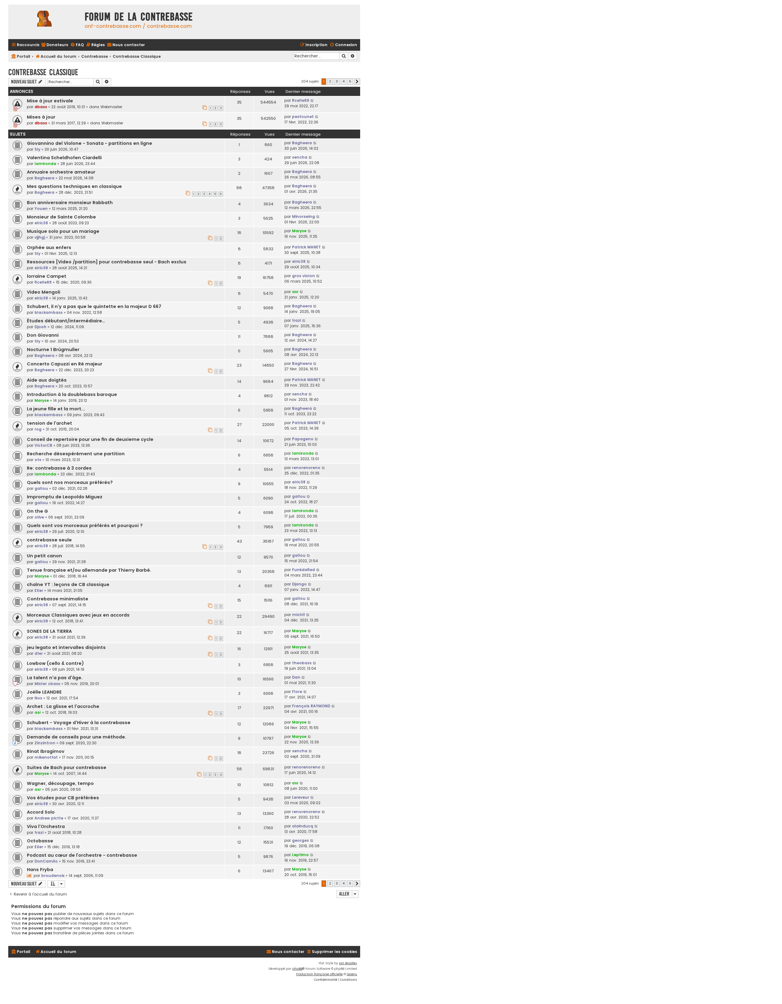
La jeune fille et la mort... (56, 409)
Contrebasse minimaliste (57, 599)
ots (38, 459)
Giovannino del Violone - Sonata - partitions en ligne (89, 143)
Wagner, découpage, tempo (60, 783)
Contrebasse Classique (43, 72)
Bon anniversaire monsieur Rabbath (70, 203)
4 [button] (343, 81)
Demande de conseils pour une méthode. (76, 737)
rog (38, 429)
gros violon (303, 275)
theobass (302, 662)
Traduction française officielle (319, 974)
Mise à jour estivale (50, 101)
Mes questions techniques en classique (74, 186)
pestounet (303, 116)
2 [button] (330, 81)
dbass (41, 106)
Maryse (299, 230)
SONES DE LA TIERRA (49, 631)
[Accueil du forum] (45, 22)
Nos (38, 698)
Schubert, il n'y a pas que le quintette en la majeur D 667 (94, 306)
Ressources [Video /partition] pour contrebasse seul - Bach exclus (106, 262)
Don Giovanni (43, 335)
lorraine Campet (46, 276)
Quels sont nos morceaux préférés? (70, 482)
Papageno (302, 439)
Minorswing (303, 216)
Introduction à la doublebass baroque (72, 394)
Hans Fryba (40, 870)
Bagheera (302, 142)
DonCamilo (46, 861)
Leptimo (300, 854)
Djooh (40, 326)
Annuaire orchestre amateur (61, 172)
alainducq (302, 826)
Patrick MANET (306, 247)
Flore (297, 691)
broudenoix (52, 875)
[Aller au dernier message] (312, 100)
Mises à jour (41, 117)
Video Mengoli (43, 292)
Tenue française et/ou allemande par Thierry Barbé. (89, 570)
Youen (41, 208)
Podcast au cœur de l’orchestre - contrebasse (82, 855)
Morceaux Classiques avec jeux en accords (78, 615)
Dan (296, 677)
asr (295, 291)
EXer (39, 590)
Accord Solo (41, 812)
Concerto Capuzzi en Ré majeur (64, 364)
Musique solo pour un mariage (63, 231)
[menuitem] (54, 45)
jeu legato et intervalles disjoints (66, 647)
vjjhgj (40, 237)
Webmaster (111, 106)
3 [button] (337, 81)
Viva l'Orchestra (46, 826)
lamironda (45, 163)
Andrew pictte (49, 818)
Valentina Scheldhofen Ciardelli (64, 158)
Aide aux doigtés (47, 380)
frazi (296, 320)
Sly (37, 149)
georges (300, 840)
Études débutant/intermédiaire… (66, 321)
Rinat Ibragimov (45, 751)
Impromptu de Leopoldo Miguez (64, 497)
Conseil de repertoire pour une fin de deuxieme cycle (90, 439)
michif (298, 614)
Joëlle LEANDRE (44, 692)
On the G (37, 511)
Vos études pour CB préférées (63, 798)
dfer (39, 653)
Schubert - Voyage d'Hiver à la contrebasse (78, 723)
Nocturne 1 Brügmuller (53, 349)
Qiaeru (352, 974)
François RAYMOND (311, 706)
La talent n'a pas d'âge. (54, 678)
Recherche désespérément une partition (76, 454)
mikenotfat (46, 757)
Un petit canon (44, 556)
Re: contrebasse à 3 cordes (59, 468)
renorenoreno (306, 467)
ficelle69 (300, 100)
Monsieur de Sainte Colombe (61, 217)
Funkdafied (303, 569)
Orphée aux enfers (49, 247)
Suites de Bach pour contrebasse (66, 767)
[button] (357, 81)
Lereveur (300, 797)
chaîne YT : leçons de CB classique (68, 584)
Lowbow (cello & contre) (55, 663)
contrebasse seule (49, 540)
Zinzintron (45, 743)
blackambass (49, 312)
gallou (41, 488)
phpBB (297, 968)
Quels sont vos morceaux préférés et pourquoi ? (85, 525)
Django (299, 584)
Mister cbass (47, 683)
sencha (299, 157)
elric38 (41, 222)
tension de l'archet (49, 423)
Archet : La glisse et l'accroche (63, 706)
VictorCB (43, 445)
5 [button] (350, 81)
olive (39, 517)
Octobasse (40, 841)
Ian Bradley (348, 963)
